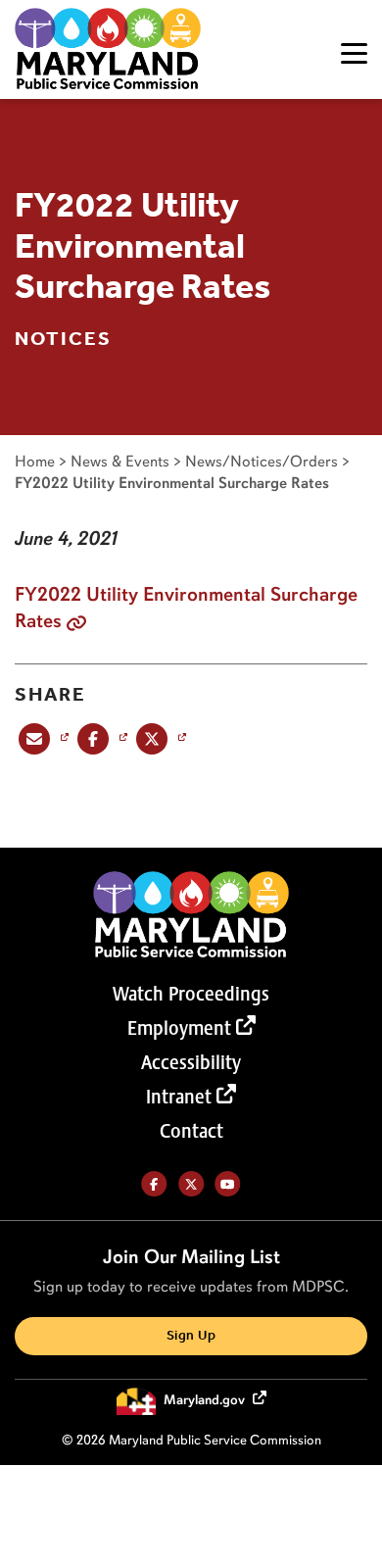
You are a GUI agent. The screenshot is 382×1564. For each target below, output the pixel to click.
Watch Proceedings (191, 993)
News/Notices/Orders (261, 461)
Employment (179, 1028)
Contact (191, 1131)
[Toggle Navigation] (354, 53)
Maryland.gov (206, 1400)
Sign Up (191, 1336)
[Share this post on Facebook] (100, 738)
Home (35, 461)
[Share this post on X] (159, 738)
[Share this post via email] (42, 738)
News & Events (120, 461)
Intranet (179, 1096)
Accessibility (191, 1062)
